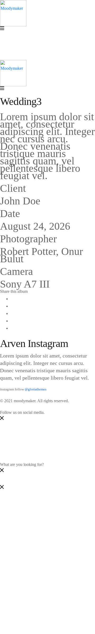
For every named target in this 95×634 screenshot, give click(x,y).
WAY (15, 588)
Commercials (32, 559)
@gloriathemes (35, 389)
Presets (27, 574)
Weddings (29, 566)
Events (26, 552)
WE (14, 581)
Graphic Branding (36, 537)
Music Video (31, 529)
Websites (28, 522)
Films (25, 544)
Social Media (32, 507)
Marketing (29, 515)
